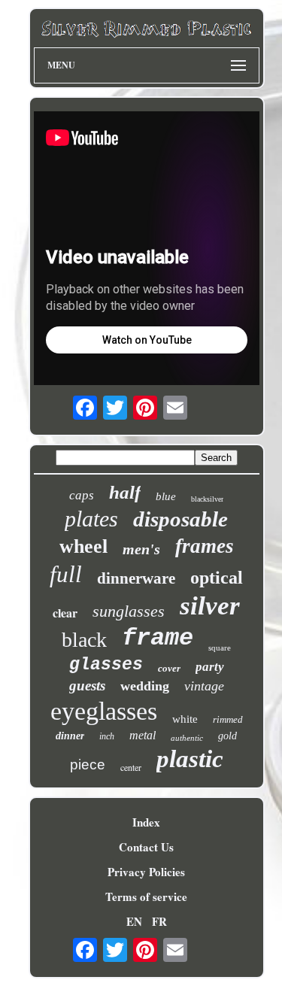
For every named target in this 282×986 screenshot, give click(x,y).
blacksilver (207, 499)
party (210, 667)
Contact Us (146, 847)
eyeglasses (103, 711)
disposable (180, 519)
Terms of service (146, 896)
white (185, 719)
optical (216, 577)
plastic (189, 758)
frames (204, 546)
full (66, 574)
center (130, 767)
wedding (144, 685)
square (219, 647)
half (125, 492)
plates (91, 518)
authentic (187, 737)
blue (166, 496)
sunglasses (128, 611)
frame (157, 638)
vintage (204, 685)
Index (146, 822)
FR (159, 921)
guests (87, 685)
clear (65, 612)
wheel (83, 546)
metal (142, 735)
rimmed (228, 719)
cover (169, 668)
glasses (106, 665)
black (84, 639)
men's (141, 549)
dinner (70, 736)
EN (134, 921)
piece (87, 764)
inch (106, 736)
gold (227, 736)
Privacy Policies (146, 871)
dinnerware (136, 578)
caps (81, 495)
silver (210, 605)
